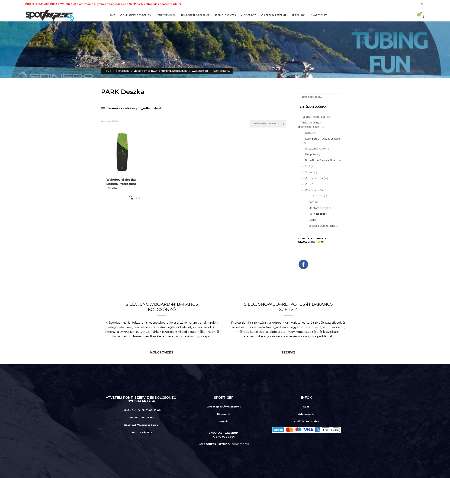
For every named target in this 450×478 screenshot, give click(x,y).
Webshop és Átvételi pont (224, 406)
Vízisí (308, 184)
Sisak (311, 219)
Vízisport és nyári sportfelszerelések (310, 124)
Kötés (312, 202)
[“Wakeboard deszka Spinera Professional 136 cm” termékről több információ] (130, 198)
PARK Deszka (317, 213)
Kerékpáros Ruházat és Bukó (323, 138)
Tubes (308, 172)
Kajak (308, 132)
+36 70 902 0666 (224, 436)
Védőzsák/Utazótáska (321, 225)
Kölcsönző (223, 414)
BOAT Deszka (317, 196)
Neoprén (310, 154)
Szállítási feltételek (306, 421)
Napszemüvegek (315, 148)
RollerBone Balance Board (321, 160)
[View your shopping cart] (421, 15)
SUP (307, 166)
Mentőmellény (317, 208)
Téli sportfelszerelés (313, 116)
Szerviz (223, 421)
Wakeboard (312, 190)
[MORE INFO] (138, 198)
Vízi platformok (314, 178)
